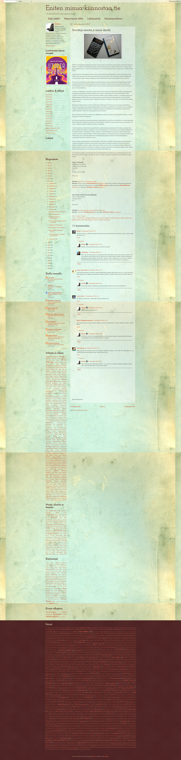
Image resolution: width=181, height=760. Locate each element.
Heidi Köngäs (93, 664)
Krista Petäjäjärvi (55, 694)
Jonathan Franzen (128, 680)
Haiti (65, 522)
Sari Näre (134, 730)
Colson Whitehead (70, 649)
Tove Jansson (114, 740)
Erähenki (56, 376)
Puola (61, 540)
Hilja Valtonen (80, 668)
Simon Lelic (68, 733)
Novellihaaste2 (55, 446)
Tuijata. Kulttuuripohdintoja (55, 293)
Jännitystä (54, 390)
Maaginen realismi (51, 431)
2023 (49, 165)
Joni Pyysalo (57, 682)
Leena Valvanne (96, 697)
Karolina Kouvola (101, 689)
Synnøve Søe (94, 737)
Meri (83, 220)
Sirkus (59, 467)
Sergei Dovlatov (107, 731)
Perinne (56, 455)
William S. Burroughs (74, 747)
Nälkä (60, 448)
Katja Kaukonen (73, 690)
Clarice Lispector (120, 647)
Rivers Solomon (73, 726)
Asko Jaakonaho (69, 642)
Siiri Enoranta (54, 733)
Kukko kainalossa (125, 218)
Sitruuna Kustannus (62, 595)
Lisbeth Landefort (99, 699)
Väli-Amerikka (59, 552)
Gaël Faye (75, 661)
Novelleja (100, 220)
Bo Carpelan (107, 644)
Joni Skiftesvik (64, 682)
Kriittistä (55, 410)
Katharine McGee (126, 689)
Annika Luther (65, 638)
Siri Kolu (91, 733)
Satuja (50, 465)
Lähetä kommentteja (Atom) (80, 410)
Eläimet (64, 372)
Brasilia (47, 517)
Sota (51, 469)
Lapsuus (56, 419)
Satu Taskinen (79, 731)
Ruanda (47, 542)
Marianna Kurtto (100, 704)
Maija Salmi (77, 702)
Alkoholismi (63, 364)
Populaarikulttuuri (56, 457)
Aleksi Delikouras (109, 629)
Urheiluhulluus (62, 486)
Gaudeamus (63, 572)
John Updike (93, 680)
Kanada (57, 528)
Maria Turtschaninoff (81, 704)
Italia (55, 526)
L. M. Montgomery (112, 694)
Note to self (63, 444)
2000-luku (93, 218)
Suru (56, 472)
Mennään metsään (50, 434)
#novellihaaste (81, 218)
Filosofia (62, 377)
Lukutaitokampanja (62, 427)
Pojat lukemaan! (62, 455)
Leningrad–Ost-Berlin (59, 532)
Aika (47, 364)
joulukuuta (51, 183)
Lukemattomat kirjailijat (54, 421)
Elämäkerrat (49, 374)
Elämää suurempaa (57, 374)
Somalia (60, 544)
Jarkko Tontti (48, 675)
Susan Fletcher (127, 735)
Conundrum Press (50, 571)
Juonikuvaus (48, 390)
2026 (49, 163)
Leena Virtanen (105, 697)
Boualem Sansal (115, 644)
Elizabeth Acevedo (132, 654)
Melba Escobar (129, 708)
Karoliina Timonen (92, 689)
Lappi (53, 532)
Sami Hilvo (127, 728)
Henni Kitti (114, 666)
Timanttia (56, 481)
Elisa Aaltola (124, 654)
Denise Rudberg (126, 651)
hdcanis (79, 231)
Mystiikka (64, 441)
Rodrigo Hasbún (114, 726)
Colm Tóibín (61, 649)
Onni (63, 448)
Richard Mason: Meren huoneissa (57, 227)
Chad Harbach (95, 645)
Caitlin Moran (131, 644)
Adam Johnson (68, 628)
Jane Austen (79, 673)
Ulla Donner (102, 742)
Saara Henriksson (48, 728)
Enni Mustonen (123, 656)
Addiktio (57, 362)
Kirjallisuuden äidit (50, 402)
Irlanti (49, 526)
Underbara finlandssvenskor (52, 549)
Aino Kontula (117, 628)
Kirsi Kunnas (86, 692)
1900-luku (63, 360)
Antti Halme (131, 638)
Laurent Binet (121, 696)
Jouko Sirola (105, 682)
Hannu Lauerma (128, 662)
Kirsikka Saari (128, 692)
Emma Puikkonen (96, 656)
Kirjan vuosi (49, 403)
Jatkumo (64, 386)
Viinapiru (64, 493)
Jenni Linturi (131, 675)
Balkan (52, 516)
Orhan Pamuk (105, 716)
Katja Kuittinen (91, 690)
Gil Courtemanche (127, 661)
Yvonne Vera (57, 749)
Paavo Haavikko (128, 716)
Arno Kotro (129, 640)
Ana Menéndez (131, 631)
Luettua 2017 (49, 109)
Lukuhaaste (49, 422)
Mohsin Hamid (61, 713)
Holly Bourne (97, 668)
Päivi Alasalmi (61, 723)
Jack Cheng (118, 671)
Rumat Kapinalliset (50, 462)
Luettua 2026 (49, 94)
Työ (51, 484)
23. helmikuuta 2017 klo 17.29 (92, 348)
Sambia (58, 542)
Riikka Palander (132, 725)
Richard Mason (117, 725)
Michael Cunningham (69, 709)
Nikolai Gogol (52, 716)
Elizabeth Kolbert (50, 656)
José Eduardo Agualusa (89, 682)
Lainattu (64, 614)
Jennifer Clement (48, 676)
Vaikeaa (58, 487)
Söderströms (63, 599)
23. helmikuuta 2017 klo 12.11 (92, 296)
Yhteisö (48, 498)
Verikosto (64, 491)
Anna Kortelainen (68, 635)
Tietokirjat (49, 481)
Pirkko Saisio (48, 723)
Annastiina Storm (119, 635)
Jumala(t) (64, 388)
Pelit (65, 453)
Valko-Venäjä (48, 550)
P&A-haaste (48, 453)
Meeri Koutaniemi (119, 708)
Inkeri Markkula (97, 669)
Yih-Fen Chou (115, 747)
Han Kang (95, 662)
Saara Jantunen (57, 728)
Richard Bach (102, 725)
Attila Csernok (102, 642)
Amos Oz (125, 631)
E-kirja (64, 612)
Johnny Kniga (55, 578)
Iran (46, 526)
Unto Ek (118, 742)
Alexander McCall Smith (50, 631)
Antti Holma (47, 640)
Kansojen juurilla (57, 393)
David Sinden (94, 651)
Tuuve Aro (81, 742)
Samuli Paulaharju (68, 730)
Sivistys (47, 469)
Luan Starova (66, 701)
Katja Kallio (65, 690)
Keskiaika (64, 396)
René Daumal (67, 725)
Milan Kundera (78, 711)
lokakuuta (51, 188)
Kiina (65, 528)
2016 (49, 242)
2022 (49, 168)
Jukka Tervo (129, 683)
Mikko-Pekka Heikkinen (68, 711)
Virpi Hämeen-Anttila (65, 745)
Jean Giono (73, 675)
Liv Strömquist (107, 699)
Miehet (60, 434)
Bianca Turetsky (82, 644)
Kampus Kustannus (62, 578)
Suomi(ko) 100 (49, 472)
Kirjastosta (57, 614)
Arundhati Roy (61, 642)
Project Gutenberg (62, 616)
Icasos (53, 576)
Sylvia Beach (86, 737)
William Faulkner (55, 747)
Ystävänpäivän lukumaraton (55, 225)
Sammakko (63, 592)
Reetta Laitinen (133, 723)
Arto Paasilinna (53, 642)
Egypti (59, 519)
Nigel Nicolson (128, 714)
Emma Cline (81, 656)
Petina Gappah (55, 721)
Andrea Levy (55, 633)
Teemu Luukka (55, 738)
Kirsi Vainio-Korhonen (96, 692)
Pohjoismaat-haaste (61, 539)
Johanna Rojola (105, 678)
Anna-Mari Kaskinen (110, 635)
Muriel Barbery (93, 713)
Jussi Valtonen (98, 685)
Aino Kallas (110, 628)
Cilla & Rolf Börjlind (110, 647)
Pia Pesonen (95, 721)
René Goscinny (75, 725)
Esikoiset (48, 378)
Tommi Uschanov (95, 740)
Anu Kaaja (75, 640)
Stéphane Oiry (84, 735)
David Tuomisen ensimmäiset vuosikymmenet (54, 302)
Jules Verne (56, 685)
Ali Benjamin (60, 631)
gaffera (94, 756)
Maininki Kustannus (53, 584)
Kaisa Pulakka (65, 687)
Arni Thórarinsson (122, 640)
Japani (64, 526)
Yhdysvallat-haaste (50, 554)
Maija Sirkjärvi (85, 702)
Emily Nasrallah (74, 656)
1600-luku (53, 358)
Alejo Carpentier (100, 629)
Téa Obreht (89, 742)
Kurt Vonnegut (80, 694)
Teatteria (58, 477)
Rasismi (62, 458)
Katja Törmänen (98, 690)
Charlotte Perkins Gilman (129, 645)
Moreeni (64, 584)
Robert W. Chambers (105, 726)
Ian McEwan (123, 668)
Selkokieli (48, 467)
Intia (64, 524)
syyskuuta (51, 191)
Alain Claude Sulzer (66, 629)
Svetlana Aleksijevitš (77, 737)
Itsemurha (59, 386)
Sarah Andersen (105, 730)
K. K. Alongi (48, 687)
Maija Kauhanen (61, 702)
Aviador (60, 567)
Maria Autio (47, 704)
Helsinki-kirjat (48, 576)
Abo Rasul (62, 628)
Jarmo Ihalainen (65, 675)
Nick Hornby (104, 714)
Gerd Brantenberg (111, 661)
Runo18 (61, 462)
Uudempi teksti (75, 406)
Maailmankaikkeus (62, 431)
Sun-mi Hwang (111, 735)
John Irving (60, 680)
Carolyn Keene (79, 645)
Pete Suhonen (109, 720)
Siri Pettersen (98, 733)
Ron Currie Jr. (121, 726)
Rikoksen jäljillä (54, 460)
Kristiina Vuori (63, 694)
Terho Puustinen (74, 738)
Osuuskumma (57, 589)
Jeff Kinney (107, 675)
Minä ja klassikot (61, 438)
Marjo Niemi (84, 706)
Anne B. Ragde (128, 635)
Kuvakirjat (60, 417)
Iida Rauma (52, 669)
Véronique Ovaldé (117, 745)
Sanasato (48, 594)
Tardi (108, 737)
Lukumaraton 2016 (61, 426)
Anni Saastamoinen (115, 637)
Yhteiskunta (62, 496)
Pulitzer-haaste (49, 126)
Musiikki (64, 439)
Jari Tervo (132, 673)
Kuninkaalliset (49, 415)
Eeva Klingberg (133, 652)
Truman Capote (123, 740)
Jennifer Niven (73, 676)
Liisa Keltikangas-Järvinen (81, 699)
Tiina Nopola (105, 738)
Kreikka (64, 530)
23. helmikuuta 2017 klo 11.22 (88, 231)
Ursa (65, 601)
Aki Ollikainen (124, 628)
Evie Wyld (74, 659)
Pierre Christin (102, 721)
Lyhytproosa (57, 429)
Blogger (107, 756)
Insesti (47, 386)
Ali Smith (67, 631)
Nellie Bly (90, 714)
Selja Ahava (100, 731)
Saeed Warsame (79, 728)
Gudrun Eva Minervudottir (54, 662)
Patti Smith (102, 718)
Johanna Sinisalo (115, 678)
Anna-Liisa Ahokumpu (99, 635)
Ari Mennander (105, 640)
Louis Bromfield (48, 701)
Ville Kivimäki (128, 744)
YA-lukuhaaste (55, 496)
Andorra (56, 514)
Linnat (65, 419)
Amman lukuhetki (93, 210)
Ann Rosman (133, 633)
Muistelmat (48, 439)
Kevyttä (59, 398)
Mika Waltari (132, 709)
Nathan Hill (57, 714)
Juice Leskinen (95, 683)
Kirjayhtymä (60, 579)
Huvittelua (48, 383)
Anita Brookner (126, 633)
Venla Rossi (87, 744)
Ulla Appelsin (96, 742)
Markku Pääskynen (99, 706)
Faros (58, 572)
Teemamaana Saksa (58, 545)
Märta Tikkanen (101, 713)
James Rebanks (57, 673)
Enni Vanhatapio (131, 656)
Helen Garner (123, 664)
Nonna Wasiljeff (73, 716)
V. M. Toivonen (133, 742)
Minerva (60, 585)
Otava (64, 588)
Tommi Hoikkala (76, 740)
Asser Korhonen (88, 642)
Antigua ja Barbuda (62, 514)
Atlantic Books (56, 566)
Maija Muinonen (69, 702)
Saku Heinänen (102, 728)
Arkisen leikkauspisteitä (55, 214)
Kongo (52, 530)
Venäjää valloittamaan (61, 550)
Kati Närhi (59, 690)
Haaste (59, 379)
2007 (49, 266)
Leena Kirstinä (54, 697)
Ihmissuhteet (58, 385)
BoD (54, 569)
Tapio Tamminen (102, 737)
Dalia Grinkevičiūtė (102, 649)
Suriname (64, 544)
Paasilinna (48, 590)
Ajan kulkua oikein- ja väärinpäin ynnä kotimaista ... (57, 234)
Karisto (47, 579)
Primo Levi (54, 723)
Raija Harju (75, 723)
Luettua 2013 (49, 118)
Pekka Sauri (80, 720)
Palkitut (62, 453)
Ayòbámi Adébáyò (126, 642)
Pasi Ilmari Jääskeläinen (73, 718)
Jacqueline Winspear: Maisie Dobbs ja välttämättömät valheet (56, 323)
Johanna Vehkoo (126, 678)
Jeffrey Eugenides (116, 675)
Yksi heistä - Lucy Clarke (53, 330)
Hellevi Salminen (87, 666)
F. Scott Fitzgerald (99, 659)
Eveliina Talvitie (66, 659)
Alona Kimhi (118, 631)
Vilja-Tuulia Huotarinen (117, 744)
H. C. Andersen (88, 662)
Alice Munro (84, 631)
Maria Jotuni (54, 704)
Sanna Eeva (76, 730)
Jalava (50, 578)
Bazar (50, 569)
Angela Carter (103, 633)
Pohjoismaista (49, 540)
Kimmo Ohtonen (70, 692)
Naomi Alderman (124, 713)
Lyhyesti (51, 429)
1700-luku (59, 358)
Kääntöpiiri (50, 583)
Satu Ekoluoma (80, 348)
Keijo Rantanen (133, 690)
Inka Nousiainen (81, 669)
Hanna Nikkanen (119, 662)
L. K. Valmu (103, 694)
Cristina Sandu (88, 649)
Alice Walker (95, 631)
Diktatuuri (53, 371)
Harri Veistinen (68, 664)
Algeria (65, 512)
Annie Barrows (133, 637)
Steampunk (60, 469)
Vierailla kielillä (58, 493)
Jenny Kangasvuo (99, 676)
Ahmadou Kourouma (94, 628)
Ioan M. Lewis (105, 669)
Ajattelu (57, 364)
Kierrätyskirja (49, 614)
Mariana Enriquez (91, 704)
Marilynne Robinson (116, 704)
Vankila (56, 491)
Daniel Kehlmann (119, 649)
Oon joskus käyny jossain (56, 449)
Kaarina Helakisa (56, 687)
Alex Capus (124, 629)
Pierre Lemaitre (110, 721)
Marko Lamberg (123, 706)
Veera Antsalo (49, 744)
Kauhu (65, 395)
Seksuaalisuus (63, 465)
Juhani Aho (88, 683)
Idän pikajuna (62, 383)
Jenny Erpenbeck (90, 676)
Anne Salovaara (60, 637)
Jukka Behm (102, 683)
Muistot (53, 439)
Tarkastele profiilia (50, 46)
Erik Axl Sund (59, 657)
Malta (61, 533)
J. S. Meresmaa (77, 671)
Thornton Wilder (82, 738)
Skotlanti (48, 544)
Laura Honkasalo (63, 696)
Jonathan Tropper (49, 682)
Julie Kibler (62, 685)
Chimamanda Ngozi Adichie (67, 647)
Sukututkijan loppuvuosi (54, 300)
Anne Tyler (67, 637)
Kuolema (54, 415)
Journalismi (56, 388)
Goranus (47, 574)
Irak (65, 524)
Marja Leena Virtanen (57, 706)
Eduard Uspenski (108, 652)
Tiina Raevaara (113, 738)
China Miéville (77, 647)
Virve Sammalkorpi (83, 745)
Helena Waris (65, 666)
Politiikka (48, 457)
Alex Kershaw (131, 629)
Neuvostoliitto (59, 535)
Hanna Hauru (103, 662)
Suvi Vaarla (60, 737)
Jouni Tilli (120, 682)
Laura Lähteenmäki (89, 696)
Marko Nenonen (131, 706)
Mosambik (53, 535)
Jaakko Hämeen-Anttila (102, 671)
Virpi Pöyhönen (74, 745)
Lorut (47, 420)
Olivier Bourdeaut (97, 716)
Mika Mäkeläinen (124, 709)
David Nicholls (87, 651)
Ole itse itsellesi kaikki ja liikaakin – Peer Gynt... (57, 221)
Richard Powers (124, 725)
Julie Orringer (69, 685)
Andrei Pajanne (75, 633)
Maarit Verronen (124, 701)
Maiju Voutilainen (93, 702)
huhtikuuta (51, 204)
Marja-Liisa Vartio (67, 706)
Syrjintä (47, 474)
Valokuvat (57, 489)
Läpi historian (63, 429)
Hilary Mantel (71, 668)
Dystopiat (64, 371)
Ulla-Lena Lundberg (111, 742)
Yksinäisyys (54, 498)
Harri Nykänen (60, 664)
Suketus (83, 244)
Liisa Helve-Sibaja (70, 699)
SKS (59, 592)
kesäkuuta (51, 199)
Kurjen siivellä (63, 415)
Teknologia (63, 477)
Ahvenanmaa (63, 510)
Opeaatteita (63, 450)
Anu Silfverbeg (98, 640)
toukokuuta (52, 201)
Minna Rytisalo (128, 711)
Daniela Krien (128, 649)
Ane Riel (97, 633)
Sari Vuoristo (107, 220)
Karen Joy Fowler (103, 687)
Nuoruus (56, 448)
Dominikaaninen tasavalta (51, 519)
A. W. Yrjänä (55, 628)
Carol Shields (71, 645)
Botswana (64, 515)
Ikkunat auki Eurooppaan (56, 524)
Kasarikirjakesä (49, 395)
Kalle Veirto (95, 687)
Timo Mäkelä (48, 740)
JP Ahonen (94, 671)
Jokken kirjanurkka (53, 308)
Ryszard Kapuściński (130, 726)
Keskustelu (54, 398)
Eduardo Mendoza (116, 652)
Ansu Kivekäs (94, 638)
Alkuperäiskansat (50, 366)
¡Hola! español (63, 554)
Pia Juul (89, 721)
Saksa (54, 542)
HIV (55, 379)
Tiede (57, 479)
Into (63, 576)
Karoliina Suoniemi (81, 689)
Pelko (47, 455)
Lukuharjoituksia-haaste (61, 422)
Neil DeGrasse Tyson (75, 714)
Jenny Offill (106, 676)
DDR (65, 517)
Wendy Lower (48, 747)
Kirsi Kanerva (78, 692)
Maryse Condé (90, 708)
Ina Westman (67, 669)
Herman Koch (57, 668)
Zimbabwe (57, 554)
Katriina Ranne (115, 690)
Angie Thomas (111, 633)
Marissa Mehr (124, 704)
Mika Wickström (50, 711)
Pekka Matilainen (65, 720)
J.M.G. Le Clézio (86, 671)
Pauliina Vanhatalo (49, 720)
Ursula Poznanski (124, 742)
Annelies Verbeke (81, 637)
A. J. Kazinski (48, 628)
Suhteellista (48, 470)
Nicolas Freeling (120, 714)
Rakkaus (57, 458)
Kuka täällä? (54, 19)
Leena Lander (71, 697)
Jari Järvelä (125, 673)
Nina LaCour (59, 716)
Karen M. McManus (113, 687)
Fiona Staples (116, 659)
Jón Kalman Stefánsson (129, 685)
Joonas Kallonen (72, 682)
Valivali (52, 489)
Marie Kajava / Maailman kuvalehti (87, 181)
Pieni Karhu (54, 590)
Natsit (64, 443)
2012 (49, 253)
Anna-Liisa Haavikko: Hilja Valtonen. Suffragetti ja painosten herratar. (56, 337)
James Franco (49, 673)
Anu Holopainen (68, 640)
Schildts (58, 594)
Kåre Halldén (97, 694)
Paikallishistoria (55, 453)
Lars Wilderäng (129, 694)
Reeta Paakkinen (124, 723)
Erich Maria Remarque (49, 657)
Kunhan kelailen (60, 414)
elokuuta (51, 194)
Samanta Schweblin (120, 728)
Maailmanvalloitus (113, 19)
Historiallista (53, 381)
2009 (49, 260)
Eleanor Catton (70, 654)
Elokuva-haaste (53, 372)
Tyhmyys (47, 484)
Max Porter (111, 708)
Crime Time (58, 571)
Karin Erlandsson (63, 689)
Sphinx (47, 597)
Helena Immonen (131, 664)
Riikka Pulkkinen (50, 726)
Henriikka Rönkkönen (123, 666)
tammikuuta (52, 239)
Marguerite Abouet (121, 702)
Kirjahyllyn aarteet (57, 400)
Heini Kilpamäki (115, 664)
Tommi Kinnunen (85, 740)
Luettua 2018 (49, 106)
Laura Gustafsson (54, 696)
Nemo (58, 586)
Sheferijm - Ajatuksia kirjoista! (56, 314)
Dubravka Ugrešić (77, 652)
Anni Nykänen (107, 637)
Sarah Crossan (114, 730)
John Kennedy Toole (69, 680)
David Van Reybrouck (103, 651)
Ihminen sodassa (50, 385)
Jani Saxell (93, 673)
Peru (49, 538)
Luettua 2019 (49, 104)
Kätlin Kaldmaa (89, 694)
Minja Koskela (85, 711)
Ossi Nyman (112, 716)
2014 (49, 247)
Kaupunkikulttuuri (50, 397)
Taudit (54, 477)
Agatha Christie (84, 628)
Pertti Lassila (94, 720)
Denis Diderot (119, 651)
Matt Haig (105, 708)
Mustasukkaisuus (49, 441)
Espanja (47, 521)
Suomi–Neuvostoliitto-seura (53, 599)
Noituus (52, 444)
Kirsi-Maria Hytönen (118, 692)
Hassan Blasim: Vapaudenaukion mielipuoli (55, 287)
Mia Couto (53, 709)
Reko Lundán (50, 725)
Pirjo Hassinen (123, 721)
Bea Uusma (133, 642)
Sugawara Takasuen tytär (101, 735)
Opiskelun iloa (49, 451)
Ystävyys (52, 500)
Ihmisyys (64, 385)
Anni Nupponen (99, 637)
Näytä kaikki (64, 348)
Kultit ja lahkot (49, 412)
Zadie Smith (64, 749)
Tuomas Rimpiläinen (57, 742)
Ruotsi (51, 542)
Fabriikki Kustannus (51, 572)
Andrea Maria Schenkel (65, 633)
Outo (65, 451)
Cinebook (64, 569)
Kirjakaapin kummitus (54, 343)
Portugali (55, 540)
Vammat (64, 489)
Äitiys (60, 500)
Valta (61, 489)
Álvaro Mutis (80, 749)
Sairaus (51, 464)
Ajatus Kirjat (49, 562)
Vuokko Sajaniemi (101, 745)
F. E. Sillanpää (82, 659)
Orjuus (54, 451)
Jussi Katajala (82, 685)
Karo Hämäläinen (72, 689)
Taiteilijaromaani (56, 476)
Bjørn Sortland (97, 644)
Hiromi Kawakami (88, 668)
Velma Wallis (71, 744)
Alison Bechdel (103, 631)
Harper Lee (53, 664)
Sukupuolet (56, 470)
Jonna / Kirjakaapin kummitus (85, 320)
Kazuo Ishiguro (124, 690)
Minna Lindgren (110, 711)
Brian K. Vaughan (123, 644)
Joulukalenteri (48, 388)
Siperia (65, 542)
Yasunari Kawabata (106, 747)
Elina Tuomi (117, 654)
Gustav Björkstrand (65, 662)
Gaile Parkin (60, 661)
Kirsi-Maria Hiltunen (108, 692)
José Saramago (99, 682)
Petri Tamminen (68, 721)
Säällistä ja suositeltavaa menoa (58, 474)
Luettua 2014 (49, 116)
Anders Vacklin (48, 633)
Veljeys (60, 491)
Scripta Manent (63, 594)
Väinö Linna (109, 745)
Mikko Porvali (58, 711)
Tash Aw (112, 737)
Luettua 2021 (49, 99)
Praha (58, 540)
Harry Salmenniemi (76, 664)
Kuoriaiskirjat (57, 581)
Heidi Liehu (100, 664)
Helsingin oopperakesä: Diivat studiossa (54, 294)
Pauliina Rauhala (123, 718)
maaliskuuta (52, 207)
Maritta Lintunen (132, 704)
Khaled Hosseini (50, 692)
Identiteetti (55, 383)
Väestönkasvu (63, 494)
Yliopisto (59, 498)
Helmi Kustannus (62, 574)
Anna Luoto (83, 635)
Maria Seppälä (71, 704)
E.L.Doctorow (94, 652)
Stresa (50, 597)
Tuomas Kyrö (48, 742)
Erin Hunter (73, 657)
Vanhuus (48, 491)
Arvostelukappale (51, 612)
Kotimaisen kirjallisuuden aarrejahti (56, 408)
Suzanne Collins (68, 737)
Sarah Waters (121, 730)
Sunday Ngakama (118, 735)
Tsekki (65, 545)
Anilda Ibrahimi (118, 633)
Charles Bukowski (111, 645)
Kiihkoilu (64, 398)
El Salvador (63, 519)
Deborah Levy (111, 651)
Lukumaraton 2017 (51, 427)
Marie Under (108, 704)
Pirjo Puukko (131, 721)
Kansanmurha (63, 391)
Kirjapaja (52, 579)
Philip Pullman (76, 721)
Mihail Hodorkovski (89, 709)
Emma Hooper (89, 656)
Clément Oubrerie (53, 649)
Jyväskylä (53, 528)
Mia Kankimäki (60, 709)
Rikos (59, 460)
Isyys (54, 386)
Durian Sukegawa (86, 652)
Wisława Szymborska (84, 747)
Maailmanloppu (49, 432)
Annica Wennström (124, 637)
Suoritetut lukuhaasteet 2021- (53, 128)
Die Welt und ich (61, 369)
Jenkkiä (112, 218)
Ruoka (47, 463)
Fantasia (57, 378)
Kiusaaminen (55, 405)
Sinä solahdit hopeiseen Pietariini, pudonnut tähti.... (55, 279)
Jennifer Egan (66, 676)
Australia (102, 218)
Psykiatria (64, 457)
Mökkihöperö (49, 443)
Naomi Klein (131, 713)
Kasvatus (58, 395)
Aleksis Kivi (117, 629)
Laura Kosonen (72, 696)
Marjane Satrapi (75, 706)
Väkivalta (48, 496)
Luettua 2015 (49, 114)
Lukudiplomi (63, 420)
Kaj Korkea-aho (80, 687)
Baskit (60, 515)
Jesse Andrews (114, 676)
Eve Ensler (59, 659)
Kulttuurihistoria (57, 412)
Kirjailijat (64, 400)
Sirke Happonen (107, 733)
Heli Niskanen (73, 666)
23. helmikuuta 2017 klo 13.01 (100, 320)
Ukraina (64, 547)
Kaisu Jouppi (72, 687)
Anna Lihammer (76, 635)
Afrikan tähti (63, 362)
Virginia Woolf (56, 745)
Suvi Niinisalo (53, 737)
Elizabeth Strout (58, 656)
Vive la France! (50, 552)
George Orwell (82, 661)
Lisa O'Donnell (91, 699)
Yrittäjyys (48, 500)
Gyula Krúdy (80, 662)
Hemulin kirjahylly (83, 210)
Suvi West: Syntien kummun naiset (56, 344)
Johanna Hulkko (97, 678)
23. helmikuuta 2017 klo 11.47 (95, 270)
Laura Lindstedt (79, 696)
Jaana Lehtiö (111, 671)
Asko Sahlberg (78, 642)
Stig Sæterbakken (75, 735)
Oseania (55, 537)
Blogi (62, 367)
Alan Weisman (85, 629)
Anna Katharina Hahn (58, 635)
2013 (49, 250)
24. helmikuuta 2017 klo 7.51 (95, 361)
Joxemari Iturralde (127, 682)
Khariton (57, 692)
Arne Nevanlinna (113, 640)
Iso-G (51, 386)
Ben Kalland (57, 644)
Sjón (46, 735)
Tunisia (55, 547)
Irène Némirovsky (114, 669)
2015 (49, 245)
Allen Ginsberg (112, 631)
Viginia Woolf (107, 744)
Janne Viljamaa (117, 673)
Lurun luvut (102, 210)
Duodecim (64, 571)
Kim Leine (62, 692)
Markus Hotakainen (49, 708)
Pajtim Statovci (53, 718)
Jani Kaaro (86, 673)
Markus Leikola (65, 708)
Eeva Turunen (57, 654)
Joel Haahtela (77, 678)
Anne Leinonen (52, 637)
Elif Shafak (86, 654)
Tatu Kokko (119, 737)
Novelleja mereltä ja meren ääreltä (57, 211)
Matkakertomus (62, 433)
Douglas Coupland (69, 652)
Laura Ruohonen (107, 696)
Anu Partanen (90, 640)
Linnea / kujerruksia (82, 270)
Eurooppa (56, 522)
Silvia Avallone (61, 733)
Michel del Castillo (79, 709)
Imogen (60, 576)
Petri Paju (61, 721)
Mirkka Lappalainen (53, 713)
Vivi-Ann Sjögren (92, 745)
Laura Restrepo (99, 696)
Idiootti (56, 576)
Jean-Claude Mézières (88, 675)
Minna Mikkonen (119, 711)
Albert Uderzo (92, 629)
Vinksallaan (49, 494)
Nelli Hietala (83, 714)
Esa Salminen (108, 657)
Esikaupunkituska (62, 376)
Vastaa (78, 237)
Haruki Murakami (85, 664)
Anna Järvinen (49, 635)
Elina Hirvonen (100, 654)
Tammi (48, 601)
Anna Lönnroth (91, 635)
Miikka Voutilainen (108, 709)
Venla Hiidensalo (79, 744)
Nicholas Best (97, 714)
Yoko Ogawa (126, 747)
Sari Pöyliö (57, 731)
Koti (65, 407)
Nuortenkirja (49, 448)
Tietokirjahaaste (62, 479)
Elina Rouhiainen (109, 654)
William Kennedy (64, 747)
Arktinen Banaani (60, 564)
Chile (60, 517)
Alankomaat (48, 512)
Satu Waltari (86, 731)
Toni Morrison (105, 740)
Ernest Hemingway (91, 657)
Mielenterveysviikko (50, 438)
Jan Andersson (65, 673)
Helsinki (48, 524)
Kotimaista (117, 218)
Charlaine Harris (102, 645)
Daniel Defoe (110, 649)
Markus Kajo (57, 708)
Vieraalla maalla (50, 493)
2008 (49, 263)
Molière (67, 713)
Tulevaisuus (63, 481)
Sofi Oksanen (60, 735)
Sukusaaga (63, 470)
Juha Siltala (82, 683)
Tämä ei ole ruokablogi (59, 484)
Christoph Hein (92, 647)
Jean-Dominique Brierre (99, 675)
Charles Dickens (119, 645)
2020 (49, 173)
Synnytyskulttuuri (62, 472)
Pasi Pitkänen (86, 718)
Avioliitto (58, 367)
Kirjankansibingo (58, 403)
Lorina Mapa (125, 699)
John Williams (100, 680)
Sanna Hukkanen (91, 730)
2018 (49, 178)
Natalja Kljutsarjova (49, 714)
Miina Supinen (116, 709)
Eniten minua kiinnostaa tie (83, 8)
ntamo (56, 603)
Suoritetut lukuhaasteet (51, 130)
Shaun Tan (114, 731)
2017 (49, 181)
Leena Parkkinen (87, 697)
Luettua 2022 (49, 97)
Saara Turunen (64, 728)
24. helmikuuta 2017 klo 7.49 (95, 283)
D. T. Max (95, 649)
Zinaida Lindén (72, 749)
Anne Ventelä (73, 637)
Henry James (49, 668)
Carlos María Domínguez (61, 645)
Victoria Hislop (99, 744)
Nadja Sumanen (110, 713)
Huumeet (60, 381)
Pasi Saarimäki (95, 718)
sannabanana (84, 252)
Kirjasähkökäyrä (52, 322)
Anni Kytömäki (90, 637)
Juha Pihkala (75, 683)
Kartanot (64, 393)
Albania (57, 512)
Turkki (58, 547)
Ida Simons (130, 668)
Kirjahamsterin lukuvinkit (54, 329)
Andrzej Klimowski (83, 633)
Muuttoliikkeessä (89, 220)
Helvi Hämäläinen (106, 666)
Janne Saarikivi (109, 673)
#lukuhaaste (48, 356)
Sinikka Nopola (84, 733)
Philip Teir (83, 721)
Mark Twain (90, 706)
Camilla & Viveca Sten (50, 645)
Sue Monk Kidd (91, 735)
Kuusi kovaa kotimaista (51, 417)
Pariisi (59, 537)
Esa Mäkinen (100, 657)
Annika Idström (58, 638)
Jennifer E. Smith (57, 676)
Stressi (65, 469)
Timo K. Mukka (122, 738)
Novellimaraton (63, 446)
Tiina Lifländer (90, 738)
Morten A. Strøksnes (84, 713)
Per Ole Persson (87, 720)
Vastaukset (81, 241)
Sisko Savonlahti (131, 733)
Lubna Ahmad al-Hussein (76, 701)
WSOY (52, 603)
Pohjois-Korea (53, 538)
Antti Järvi (54, 640)
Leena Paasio (79, 697)
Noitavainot (48, 444)
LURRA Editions (57, 583)
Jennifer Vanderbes (82, 676)
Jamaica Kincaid (132, 671)
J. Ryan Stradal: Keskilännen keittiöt (56, 230)
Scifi (53, 465)
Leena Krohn (62, 697)
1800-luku (64, 358)
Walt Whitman (131, 745)
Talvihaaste (64, 476)
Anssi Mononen (79, 638)
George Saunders (102, 661)
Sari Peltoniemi (50, 731)
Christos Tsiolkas (100, 647)
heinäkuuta (52, 196)
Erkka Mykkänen (81, 657)
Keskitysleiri (48, 398)
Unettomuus (55, 486)
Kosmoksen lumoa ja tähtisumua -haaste (55, 407)
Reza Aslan (81, 725)
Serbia (61, 542)
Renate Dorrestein (59, 725)
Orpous (58, 451)
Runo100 (56, 462)
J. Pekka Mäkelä (61, 671)
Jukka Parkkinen (122, 683)
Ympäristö (63, 498)
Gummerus (107, 218)
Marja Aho (49, 706)
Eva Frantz (53, 659)
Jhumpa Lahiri (48, 678)
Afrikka (59, 510)
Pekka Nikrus (73, 720)
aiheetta (57, 500)
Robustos (56, 592)
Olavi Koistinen (81, 716)
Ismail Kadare (123, 669)
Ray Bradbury (91, 723)
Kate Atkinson (110, 689)
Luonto (47, 429)
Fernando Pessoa (108, 659)
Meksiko (47, 535)
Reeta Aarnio (116, 723)
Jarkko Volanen (57, 675)
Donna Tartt (52, 652)
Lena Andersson (113, 697)
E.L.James (101, 652)
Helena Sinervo (57, 666)
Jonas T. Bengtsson (109, 680)
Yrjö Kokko (51, 749)
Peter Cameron (117, 720)
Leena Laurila (80, 296)
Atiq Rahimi (95, 642)
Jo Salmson (56, 678)
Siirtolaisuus (54, 467)
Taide (50, 476)
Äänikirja (64, 500)
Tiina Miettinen (98, 738)
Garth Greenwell (68, 661)
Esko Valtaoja (116, 657)
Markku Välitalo (107, 706)
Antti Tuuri (60, 640)
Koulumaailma (49, 410)
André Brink (91, 633)
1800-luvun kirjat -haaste (52, 360)
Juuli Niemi (105, 685)
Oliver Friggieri (89, 716)
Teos (53, 601)
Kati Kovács (52, 690)
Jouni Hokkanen (113, 682)
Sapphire (98, 730)
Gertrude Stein (119, 661)
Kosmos (52, 581)
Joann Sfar (70, 678)
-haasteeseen (96, 187)
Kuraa (58, 415)
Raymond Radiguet (108, 723)
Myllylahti (54, 586)
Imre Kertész (59, 669)
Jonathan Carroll (118, 680)
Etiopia (51, 522)
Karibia (61, 528)
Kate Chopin (117, 689)
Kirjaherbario (49, 400)
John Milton (77, 680)
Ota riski (62, 451)
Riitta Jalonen (58, 726)
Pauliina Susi (131, 718)
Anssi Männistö (87, 638)
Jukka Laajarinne (111, 684)
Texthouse (58, 601)
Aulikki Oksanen (110, 642)
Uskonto (48, 488)
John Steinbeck (85, 680)
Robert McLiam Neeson (94, 726)
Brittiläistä (54, 517)
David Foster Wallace (65, 651)
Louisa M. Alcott (58, 701)
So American (54, 544)
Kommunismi (63, 405)
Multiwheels (48, 586)
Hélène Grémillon (114, 668)
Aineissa (52, 364)
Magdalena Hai (53, 702)
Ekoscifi (47, 372)
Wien (65, 552)
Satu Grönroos (71, 731)
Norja (65, 535)
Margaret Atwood (102, 702)
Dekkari (52, 369)
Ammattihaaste (58, 366)
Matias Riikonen (98, 708)
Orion (52, 588)
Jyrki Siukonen (120, 685)
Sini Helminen (75, 733)
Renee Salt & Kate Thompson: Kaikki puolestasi (56, 316)
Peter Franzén (131, 720)
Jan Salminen (72, 673)
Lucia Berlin (85, 701)
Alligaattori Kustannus (60, 562)
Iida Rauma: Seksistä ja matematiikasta (54, 217)
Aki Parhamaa (131, 628)
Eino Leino (63, 654)
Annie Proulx (50, 638)
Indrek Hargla (74, 669)
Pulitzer (52, 458)
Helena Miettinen (48, 666)
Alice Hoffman (74, 631)
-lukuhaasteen (96, 183)
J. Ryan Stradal (70, 671)
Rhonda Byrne (88, 725)
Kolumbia (48, 530)
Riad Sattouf (95, 725)
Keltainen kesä (58, 396)
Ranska (64, 540)
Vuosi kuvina (56, 494)
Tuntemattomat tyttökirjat (56, 482)
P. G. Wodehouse (120, 716)
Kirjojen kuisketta (52, 335)
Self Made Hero (49, 595)
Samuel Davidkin (58, 730)
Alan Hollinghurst (76, 629)
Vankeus (52, 491)
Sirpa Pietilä (123, 733)
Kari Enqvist (121, 687)
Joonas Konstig (80, 682)
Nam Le (96, 220)
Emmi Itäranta (105, 656)
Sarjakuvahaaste (57, 464)
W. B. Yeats (124, 745)
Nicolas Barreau (111, 714)
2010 (49, 258)
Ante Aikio (101, 638)
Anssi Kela (72, 638)
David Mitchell (78, 651)
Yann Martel (98, 747)
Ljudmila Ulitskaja (117, 699)
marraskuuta (52, 186)
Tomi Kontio (67, 740)
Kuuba (50, 532)
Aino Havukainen (102, 628)
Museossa (59, 439)
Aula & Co (63, 566)
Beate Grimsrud (50, 644)
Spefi (55, 469)
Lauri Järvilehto (128, 696)
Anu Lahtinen (82, 640)
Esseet (52, 377)
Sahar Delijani (87, 728)
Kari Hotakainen (130, 687)
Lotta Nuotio (131, 699)
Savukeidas (52, 594)
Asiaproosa (48, 367)
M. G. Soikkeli (107, 701)
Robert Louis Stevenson (83, 726)
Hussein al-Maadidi (106, 668)
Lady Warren (121, 694)
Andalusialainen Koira (50, 564)
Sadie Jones (71, 728)
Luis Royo (92, 701)
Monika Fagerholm (75, 713)
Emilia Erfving (67, 656)
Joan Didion (63, 678)
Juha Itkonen (66, 684)
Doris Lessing (60, 652)
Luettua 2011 (49, 123)
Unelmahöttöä (49, 486)
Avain (56, 567)
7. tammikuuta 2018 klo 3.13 (95, 252)
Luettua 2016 (49, 111)
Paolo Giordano (61, 718)
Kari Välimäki (54, 689)
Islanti (52, 526)
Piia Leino (117, 721)
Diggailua (48, 371)
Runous (64, 462)
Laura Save (114, 696)
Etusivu (102, 406)
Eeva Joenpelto (125, 652)
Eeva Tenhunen (50, 654)
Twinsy (62, 601)
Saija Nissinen (94, 728)
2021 (49, 171)
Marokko (64, 533)
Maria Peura (62, 704)
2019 (49, 176)
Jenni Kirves (124, 675)
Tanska (51, 545)
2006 (49, 268)
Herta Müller (64, 668)
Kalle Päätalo (89, 687)
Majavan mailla (51, 309)
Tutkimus (64, 482)
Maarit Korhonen (115, 701)
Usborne (47, 603)
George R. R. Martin (91, 661)
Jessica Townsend (130, 676)
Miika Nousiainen (98, 709)
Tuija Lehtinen (131, 740)
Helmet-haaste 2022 (73, 19)
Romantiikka (63, 460)
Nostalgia (57, 444)
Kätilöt (65, 417)
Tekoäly (47, 479)
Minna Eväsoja (101, 711)
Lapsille (52, 419)
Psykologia (48, 458)
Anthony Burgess (109, 638)
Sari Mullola (127, 730)
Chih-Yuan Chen (56, 647)
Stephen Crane (68, 735)
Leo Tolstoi (128, 697)
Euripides (47, 659)
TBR (47, 476)
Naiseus (61, 443)
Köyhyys (48, 419)
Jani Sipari (102, 673)
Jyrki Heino (113, 685)
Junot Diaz (75, 685)
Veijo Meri (56, 744)
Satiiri (47, 465)
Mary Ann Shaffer (81, 708)
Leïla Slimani (54, 699)
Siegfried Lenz (129, 731)
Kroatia (47, 532)
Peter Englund (124, 720)
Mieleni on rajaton (59, 436)
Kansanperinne (49, 393)
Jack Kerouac (124, 671)
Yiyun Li (121, 747)
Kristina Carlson (71, 694)
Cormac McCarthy (79, 649)
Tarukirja (50, 285)
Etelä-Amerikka (60, 521)
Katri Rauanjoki (106, 690)
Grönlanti (61, 522)
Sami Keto (134, 728)
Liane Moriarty (61, 699)
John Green (52, 680)
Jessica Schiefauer (122, 676)
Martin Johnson (73, 708)
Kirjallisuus (57, 402)
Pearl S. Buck (57, 720)
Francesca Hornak (124, 659)
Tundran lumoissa (50, 547)
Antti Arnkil (124, 638)
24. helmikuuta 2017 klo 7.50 (95, 333)
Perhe (51, 455)
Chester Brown (48, 647)
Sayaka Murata (93, 731)
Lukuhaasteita (93, 19)
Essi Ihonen (125, 657)
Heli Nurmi (80, 666)
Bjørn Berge (89, 644)
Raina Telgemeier (83, 723)
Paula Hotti (116, 718)
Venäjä (53, 550)
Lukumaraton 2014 (61, 424)
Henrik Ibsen (133, 666)
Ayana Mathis (118, 642)
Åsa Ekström (86, 749)
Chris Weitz (84, 647)
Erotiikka (51, 376)
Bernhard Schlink (73, 644)
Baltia (56, 515)
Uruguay (64, 549)
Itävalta (57, 526)
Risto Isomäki (66, 726)
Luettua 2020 (49, 102)
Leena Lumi (51, 277)
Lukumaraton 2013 (50, 424)
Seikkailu (57, 465)
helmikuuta (52, 209)
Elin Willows (92, 654)
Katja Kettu (81, 690)
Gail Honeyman (53, 661)
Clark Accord (128, 647)
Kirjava (55, 579)
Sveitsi (47, 545)
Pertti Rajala (101, 720)
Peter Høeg (47, 721)
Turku (61, 547)
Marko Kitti (115, 706)
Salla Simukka (110, 728)
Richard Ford (109, 725)
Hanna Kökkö (111, 662)
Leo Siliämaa (122, 697)
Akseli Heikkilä (48, 629)
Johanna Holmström (87, 678)
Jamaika (61, 526)
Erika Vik (66, 657)
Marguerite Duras (130, 702)
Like (131, 218)
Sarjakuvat (63, 464)
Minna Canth (93, 711)
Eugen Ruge (132, 657)
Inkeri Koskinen (89, 669)
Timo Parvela (58, 740)
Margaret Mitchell (111, 702)
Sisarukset (63, 467)
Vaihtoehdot (53, 487)
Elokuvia (60, 372)
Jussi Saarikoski (90, 685)
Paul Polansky (109, 718)
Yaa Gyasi (92, 747)
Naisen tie (55, 443)
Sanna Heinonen (83, 730)
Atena (51, 566)
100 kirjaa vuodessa (50, 133)
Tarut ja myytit (49, 477)
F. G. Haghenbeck (90, 659)
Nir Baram (66, 716)
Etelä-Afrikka (52, 521)
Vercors (93, 744)
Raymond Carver (99, 723)
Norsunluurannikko (49, 537)
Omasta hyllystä (52, 616)
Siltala (56, 595)
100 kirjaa (88, 218)
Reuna (52, 592)
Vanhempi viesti (129, 406)
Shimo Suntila (121, 731)
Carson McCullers (86, 645)
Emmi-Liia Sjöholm (115, 656)
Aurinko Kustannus (50, 567)
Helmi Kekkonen (97, 666)
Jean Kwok (79, 675)
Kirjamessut (63, 402)
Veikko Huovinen (63, 744)
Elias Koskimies (79, 654)
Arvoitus (64, 366)
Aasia (97, 218)
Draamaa (59, 371)
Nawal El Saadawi (65, 714)
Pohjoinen (60, 590)
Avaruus (53, 367)
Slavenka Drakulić (52, 735)
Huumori (64, 381)
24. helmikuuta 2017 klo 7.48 (95, 244)
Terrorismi (52, 479)
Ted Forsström (127, 737)
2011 (49, 255)
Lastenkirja (61, 419)
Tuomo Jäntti (65, 742)
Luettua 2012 (49, 121)
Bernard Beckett (64, 644)
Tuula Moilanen (73, 742)
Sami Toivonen (50, 730)
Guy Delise (73, 662)
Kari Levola (47, 689)
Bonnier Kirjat (59, 569)
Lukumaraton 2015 (50, 426)
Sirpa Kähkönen (115, 733)
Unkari (60, 549)
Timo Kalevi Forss (130, 738)
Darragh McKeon (53, 651)
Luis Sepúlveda (99, 701)
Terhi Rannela (64, 738)
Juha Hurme (57, 683)
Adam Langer (75, 628)
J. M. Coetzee (54, 671)
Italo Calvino (130, 669)
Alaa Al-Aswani (56, 629)
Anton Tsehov (117, 638)
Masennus (56, 432)
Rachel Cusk (69, 723)
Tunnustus (48, 482)
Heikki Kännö (107, 664)
